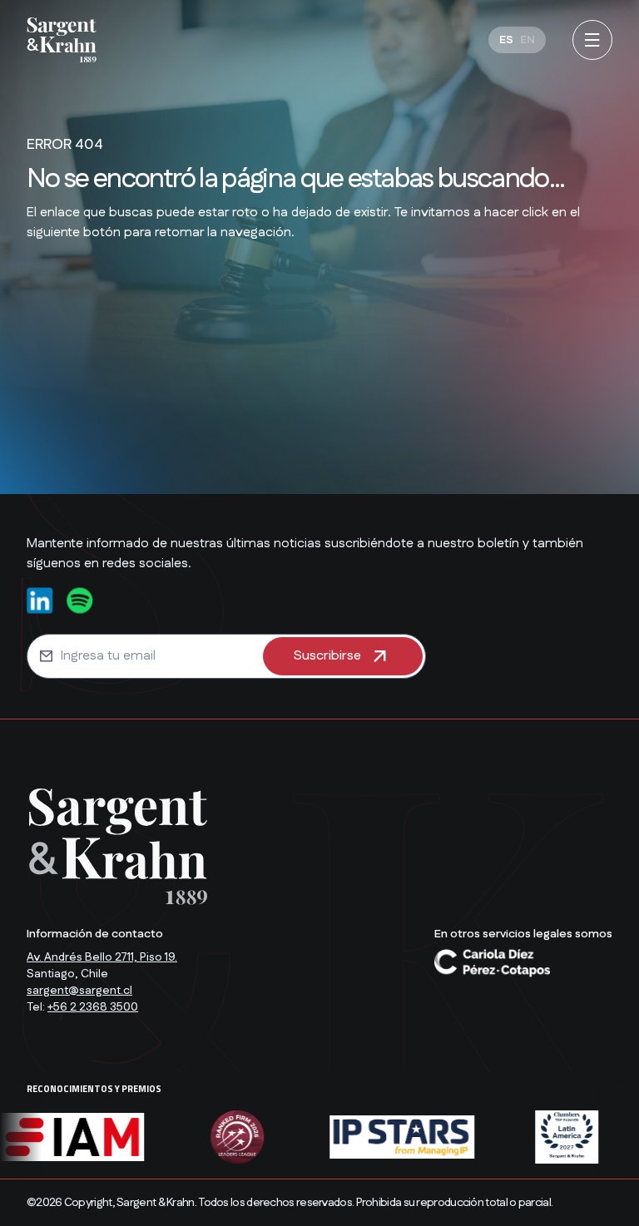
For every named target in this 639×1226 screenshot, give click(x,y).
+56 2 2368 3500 (92, 1007)
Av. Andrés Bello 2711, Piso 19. (102, 957)
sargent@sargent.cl (79, 990)
